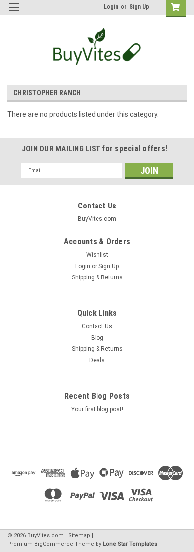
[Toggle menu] (13, 13)
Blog (97, 337)
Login (111, 6)
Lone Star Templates (130, 544)
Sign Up (139, 6)
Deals (97, 360)
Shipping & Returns (97, 277)
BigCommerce (53, 544)
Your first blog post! (97, 409)
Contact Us (97, 326)
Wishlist (97, 254)
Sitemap (79, 535)
